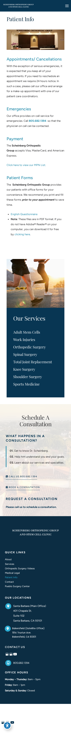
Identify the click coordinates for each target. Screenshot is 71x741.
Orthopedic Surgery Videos (20, 568)
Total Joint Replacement (32, 361)
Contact (9, 581)
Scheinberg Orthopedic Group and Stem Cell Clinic (18, 5)
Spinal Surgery (25, 354)
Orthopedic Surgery (29, 346)
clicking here (22, 234)
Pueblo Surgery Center (17, 586)
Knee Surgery (24, 369)
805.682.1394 (37, 120)
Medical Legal (12, 572)
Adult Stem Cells (26, 332)
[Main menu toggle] (67, 6)
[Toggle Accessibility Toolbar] (7, 725)
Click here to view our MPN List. (26, 165)
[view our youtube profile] (15, 654)
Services (9, 564)
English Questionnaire (24, 214)
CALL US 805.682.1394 (22, 476)
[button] (21, 476)
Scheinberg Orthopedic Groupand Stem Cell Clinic (35, 532)
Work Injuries (24, 339)
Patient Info (11, 577)
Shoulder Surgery (27, 376)
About (8, 559)
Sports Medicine (26, 384)
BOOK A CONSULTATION (24, 487)
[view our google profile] (7, 654)
